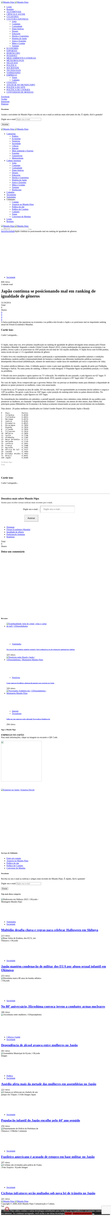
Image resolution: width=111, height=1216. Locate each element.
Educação (16, 33)
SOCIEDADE (12, 68)
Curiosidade (17, 26)
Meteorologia (17, 158)
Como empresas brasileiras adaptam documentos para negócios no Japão (30, 683)
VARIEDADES (13, 72)
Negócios (16, 141)
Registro (10, 9)
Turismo (15, 46)
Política (15, 136)
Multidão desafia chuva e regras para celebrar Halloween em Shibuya (49, 930)
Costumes (16, 24)
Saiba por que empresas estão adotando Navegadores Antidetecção (28, 719)
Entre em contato (13, 858)
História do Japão (19, 38)
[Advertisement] (55, 253)
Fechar (68, 1213)
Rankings (10, 537)
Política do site (18, 207)
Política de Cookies (20, 209)
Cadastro (15, 80)
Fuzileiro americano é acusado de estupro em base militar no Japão (48, 1156)
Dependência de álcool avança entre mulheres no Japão (39, 1045)
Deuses (15, 31)
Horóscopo (16, 190)
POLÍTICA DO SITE (15, 87)
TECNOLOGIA (13, 70)
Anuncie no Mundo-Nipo (23, 204)
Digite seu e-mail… (31, 509)
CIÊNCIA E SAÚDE (15, 14)
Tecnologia (16, 713)
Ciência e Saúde (13, 1037)
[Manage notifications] (7, 1209)
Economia (16, 138)
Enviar (4, 889)
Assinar (5, 124)
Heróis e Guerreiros (20, 36)
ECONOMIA (12, 48)
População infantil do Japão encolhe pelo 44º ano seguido (40, 1120)
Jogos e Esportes (19, 41)
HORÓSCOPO (13, 53)
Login (9, 7)
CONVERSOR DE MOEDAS (19, 92)
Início (3, 231)
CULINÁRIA (12, 16)
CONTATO (11, 82)
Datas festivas (18, 29)
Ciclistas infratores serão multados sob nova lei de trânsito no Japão (48, 1193)
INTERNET (11, 55)
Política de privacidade (82, 1213)
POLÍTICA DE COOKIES (18, 89)
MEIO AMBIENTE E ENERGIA (21, 58)
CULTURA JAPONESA (17, 19)
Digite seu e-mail (8, 119)
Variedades (16, 644)
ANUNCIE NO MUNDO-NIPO (20, 85)
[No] (93, 1214)
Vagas (14, 77)
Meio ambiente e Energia (22, 151)
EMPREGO (11, 75)
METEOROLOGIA (15, 60)
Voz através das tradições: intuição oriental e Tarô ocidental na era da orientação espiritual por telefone (40, 649)
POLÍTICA (11, 65)
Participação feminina (15, 534)
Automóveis (17, 156)
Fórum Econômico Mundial (18, 529)
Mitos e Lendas (18, 43)
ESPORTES (11, 51)
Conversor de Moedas (21, 216)
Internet (15, 148)
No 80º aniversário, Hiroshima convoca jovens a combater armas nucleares (53, 1006)
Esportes (15, 153)
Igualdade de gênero (15, 532)
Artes (14, 21)
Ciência (15, 146)
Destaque (10, 527)
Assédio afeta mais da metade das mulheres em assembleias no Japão (48, 1084)
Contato (15, 202)
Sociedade (16, 143)
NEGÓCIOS (12, 63)
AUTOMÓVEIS (13, 12)
